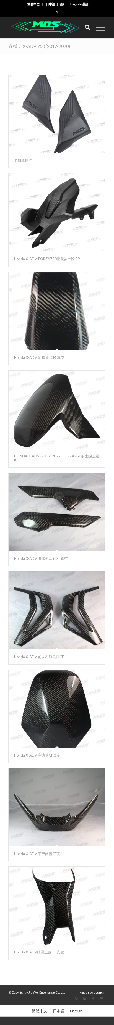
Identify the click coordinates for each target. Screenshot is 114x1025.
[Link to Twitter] (93, 998)
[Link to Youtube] (101, 998)
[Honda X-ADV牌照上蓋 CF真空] (57, 906)
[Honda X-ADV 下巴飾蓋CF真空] (57, 807)
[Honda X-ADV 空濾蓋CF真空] (57, 709)
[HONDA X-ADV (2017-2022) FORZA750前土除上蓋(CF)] (57, 410)
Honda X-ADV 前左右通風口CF (39, 657)
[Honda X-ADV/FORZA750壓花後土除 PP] (57, 212)
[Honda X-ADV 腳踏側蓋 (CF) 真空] (57, 512)
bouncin (99, 992)
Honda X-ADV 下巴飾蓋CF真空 (39, 854)
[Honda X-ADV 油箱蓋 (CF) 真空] (57, 311)
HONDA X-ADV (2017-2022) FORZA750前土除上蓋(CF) (56, 458)
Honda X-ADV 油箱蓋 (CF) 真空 (39, 357)
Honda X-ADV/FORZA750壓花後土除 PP (47, 259)
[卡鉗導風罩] (57, 114)
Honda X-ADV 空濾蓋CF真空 (37, 755)
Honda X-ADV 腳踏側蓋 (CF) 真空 (41, 558)
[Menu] (97, 27)
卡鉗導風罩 (23, 160)
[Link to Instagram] (76, 998)
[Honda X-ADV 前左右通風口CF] (57, 610)
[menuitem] (34, 4)
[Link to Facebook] (68, 998)
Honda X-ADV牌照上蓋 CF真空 (39, 952)
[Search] (84, 27)
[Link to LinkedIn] (85, 998)
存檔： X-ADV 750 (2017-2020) (39, 46)
